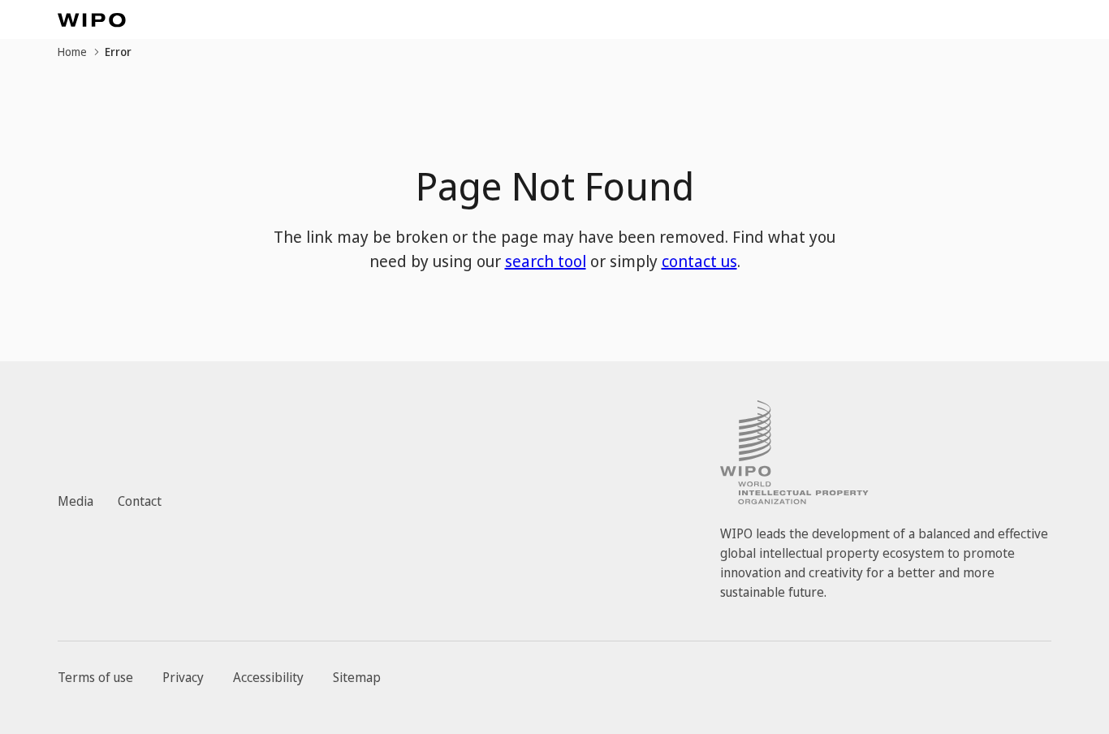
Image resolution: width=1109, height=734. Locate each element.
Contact (140, 501)
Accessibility (268, 677)
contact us (699, 261)
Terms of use (95, 677)
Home (72, 51)
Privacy (183, 677)
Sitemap (357, 677)
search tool (545, 261)
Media (75, 501)
